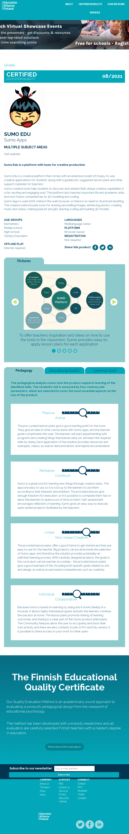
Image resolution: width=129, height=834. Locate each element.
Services (95, 12)
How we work (116, 4)
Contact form (81, 785)
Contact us (64, 787)
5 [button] (75, 351)
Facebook (82, 790)
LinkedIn (82, 798)
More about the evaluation (64, 746)
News (43, 794)
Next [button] (114, 302)
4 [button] (70, 351)
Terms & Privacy (63, 793)
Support (64, 779)
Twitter (81, 794)
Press (43, 791)
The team (45, 787)
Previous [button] (15, 302)
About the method (64, 800)
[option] (64, 309)
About (69, 4)
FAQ (61, 783)
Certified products (90, 4)
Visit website (12, 154)
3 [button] (64, 351)
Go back (9, 64)
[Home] (31, 5)
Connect (84, 779)
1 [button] (54, 351)
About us (44, 783)
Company (46, 779)
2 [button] (59, 351)
